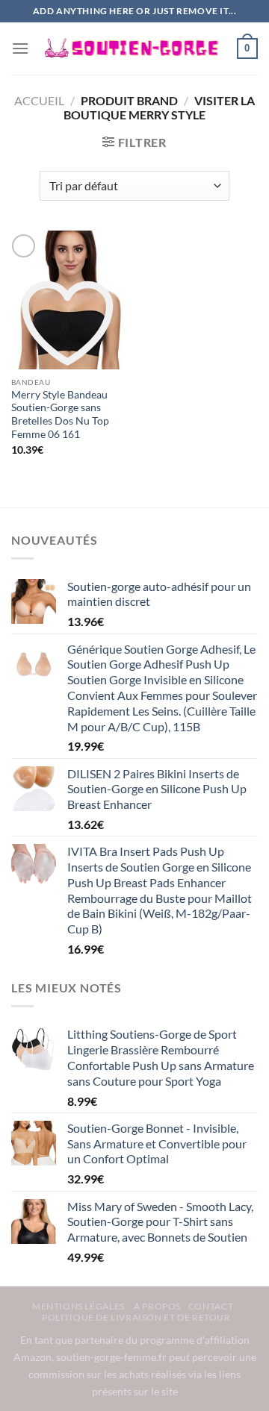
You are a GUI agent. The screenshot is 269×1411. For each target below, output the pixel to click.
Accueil (39, 100)
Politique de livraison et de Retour (136, 1317)
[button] (20, 48)
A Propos (157, 1306)
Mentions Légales (79, 1306)
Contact (210, 1306)
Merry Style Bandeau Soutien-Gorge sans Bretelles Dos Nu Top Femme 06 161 (60, 414)
